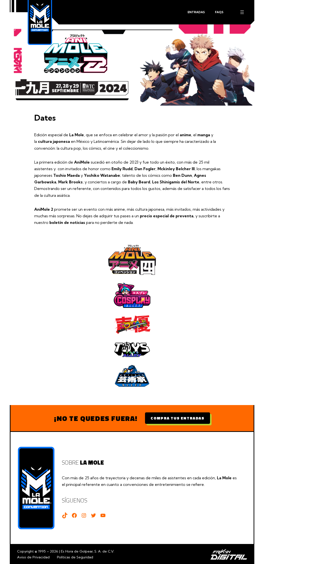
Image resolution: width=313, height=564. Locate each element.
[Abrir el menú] (242, 12)
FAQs (219, 12)
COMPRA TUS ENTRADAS (177, 418)
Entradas (196, 12)
